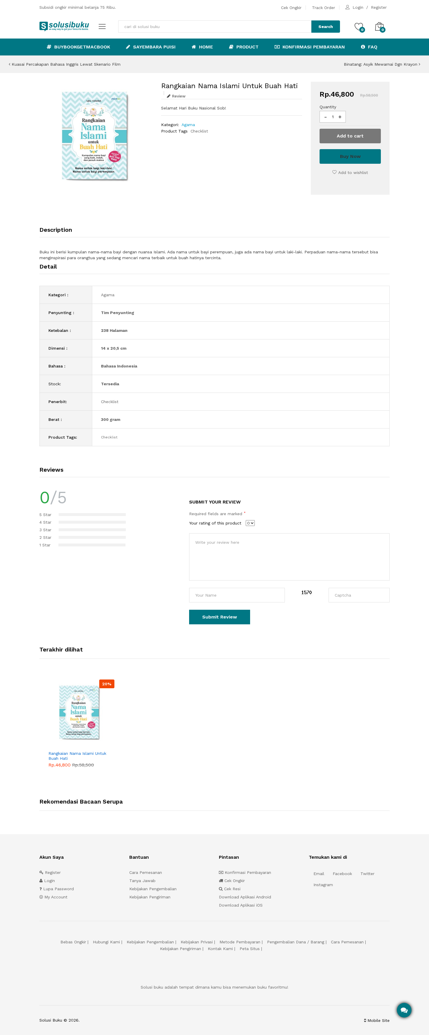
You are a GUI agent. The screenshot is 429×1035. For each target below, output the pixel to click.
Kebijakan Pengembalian (153, 888)
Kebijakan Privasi (197, 942)
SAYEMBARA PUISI (154, 47)
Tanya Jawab (142, 880)
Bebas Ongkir (73, 942)
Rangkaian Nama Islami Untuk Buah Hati (77, 756)
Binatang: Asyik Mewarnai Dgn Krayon (381, 64)
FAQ (372, 47)
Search (325, 26)
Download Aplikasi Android (245, 897)
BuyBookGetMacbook (81, 47)
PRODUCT (247, 47)
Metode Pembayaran (239, 942)
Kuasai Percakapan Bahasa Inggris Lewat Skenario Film (65, 64)
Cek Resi (231, 888)
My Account (55, 897)
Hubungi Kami (106, 942)
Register (379, 7)
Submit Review (219, 617)
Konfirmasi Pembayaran (313, 47)
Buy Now (350, 156)
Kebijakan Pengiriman (149, 897)
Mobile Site (378, 1020)
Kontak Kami (220, 948)
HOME (205, 47)
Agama (188, 124)
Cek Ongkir (291, 7)
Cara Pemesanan (145, 872)
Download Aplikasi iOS (241, 905)
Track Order (323, 7)
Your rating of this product (215, 523)
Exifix (117, 1020)
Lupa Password (58, 888)
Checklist (199, 131)
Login (358, 7)
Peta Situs (250, 948)
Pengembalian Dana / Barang (295, 942)
